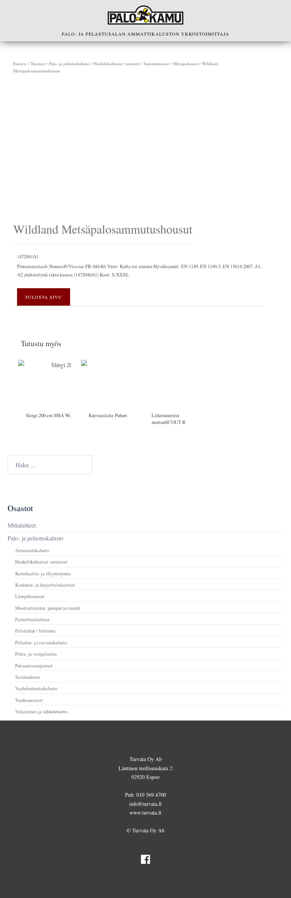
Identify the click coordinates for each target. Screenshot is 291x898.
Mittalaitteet (22, 525)
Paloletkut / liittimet (35, 630)
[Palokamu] (145, 15)
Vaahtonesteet (29, 700)
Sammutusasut (156, 63)
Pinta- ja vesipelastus (36, 653)
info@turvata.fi (145, 803)
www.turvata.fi (145, 812)
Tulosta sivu (43, 297)
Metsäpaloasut (185, 63)
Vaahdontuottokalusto (36, 688)
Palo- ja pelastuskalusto (69, 63)
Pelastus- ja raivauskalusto (41, 642)
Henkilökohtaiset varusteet (117, 63)
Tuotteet (38, 63)
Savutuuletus (27, 677)
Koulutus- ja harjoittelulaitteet (45, 584)
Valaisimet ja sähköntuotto (41, 711)
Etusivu (20, 63)
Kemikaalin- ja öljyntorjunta (43, 573)
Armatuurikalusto (32, 550)
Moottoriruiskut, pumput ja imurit (47, 607)
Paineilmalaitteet (32, 619)
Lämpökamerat (30, 596)
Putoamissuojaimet (34, 665)
